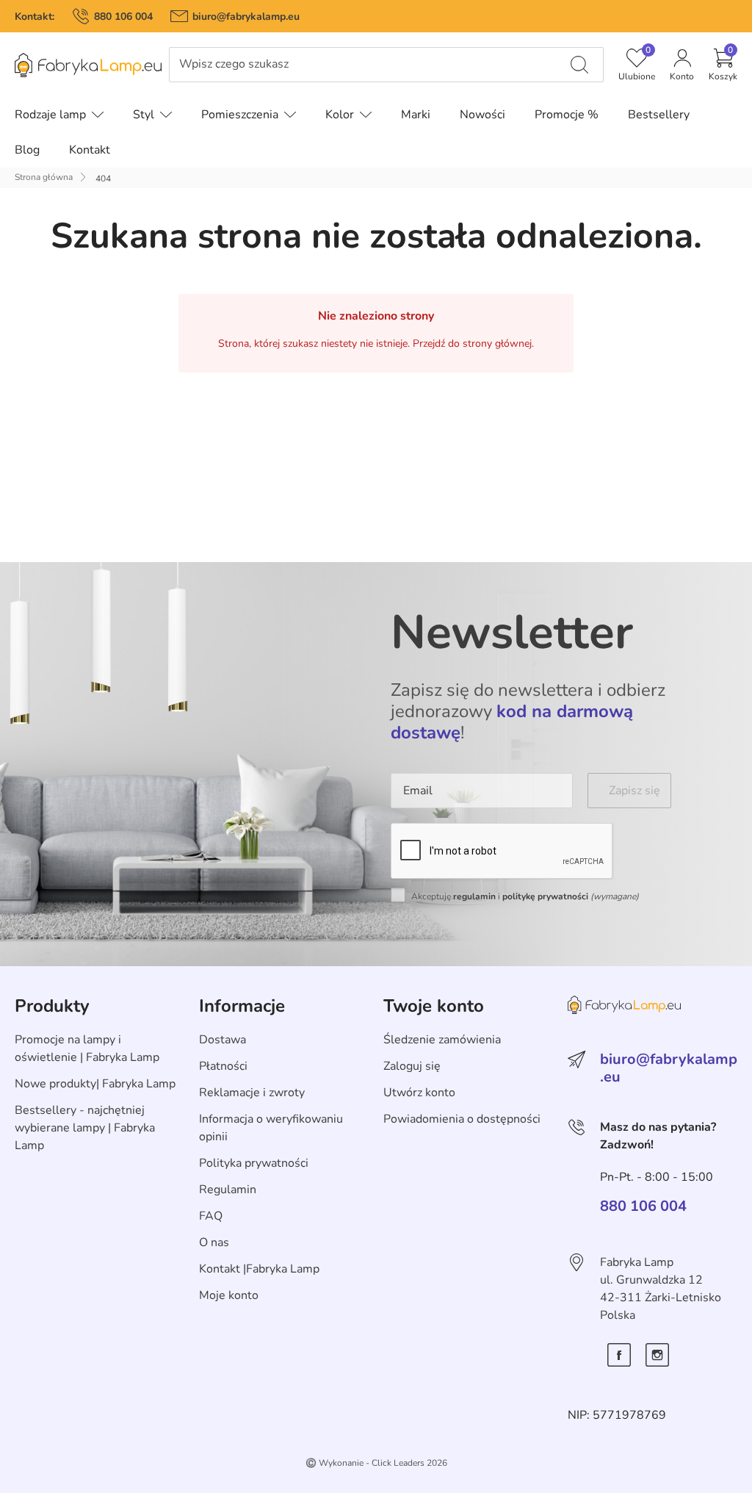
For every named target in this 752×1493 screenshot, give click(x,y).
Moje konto (228, 1295)
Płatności (223, 1066)
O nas (214, 1242)
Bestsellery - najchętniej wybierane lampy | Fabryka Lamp (85, 1128)
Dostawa (222, 1040)
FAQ (211, 1216)
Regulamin (227, 1189)
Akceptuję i (525, 896)
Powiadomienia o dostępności (461, 1119)
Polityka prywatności (253, 1163)
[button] (723, 65)
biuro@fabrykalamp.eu (246, 17)
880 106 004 (123, 17)
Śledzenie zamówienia (442, 1040)
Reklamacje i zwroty (252, 1092)
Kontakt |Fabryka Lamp (259, 1269)
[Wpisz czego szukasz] (579, 64)
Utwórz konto (419, 1092)
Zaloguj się (412, 1066)
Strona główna (44, 177)
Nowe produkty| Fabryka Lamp (95, 1084)
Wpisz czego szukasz (234, 64)
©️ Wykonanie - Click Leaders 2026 (376, 1463)
